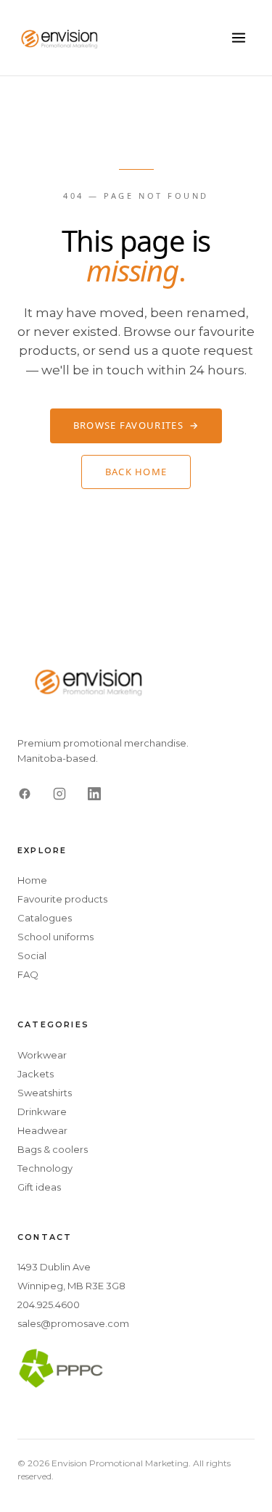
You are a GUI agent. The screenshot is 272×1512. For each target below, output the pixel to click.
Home (32, 880)
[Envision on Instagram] (59, 794)
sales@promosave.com (73, 1323)
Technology (45, 1168)
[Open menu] (239, 38)
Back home (136, 471)
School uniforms (55, 936)
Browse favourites (136, 425)
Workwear (42, 1055)
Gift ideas (39, 1187)
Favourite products (62, 899)
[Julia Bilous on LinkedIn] (94, 794)
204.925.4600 (48, 1304)
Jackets (35, 1074)
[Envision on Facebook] (25, 794)
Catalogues (44, 918)
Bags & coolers (52, 1149)
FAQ (27, 974)
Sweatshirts (44, 1092)
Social (31, 955)
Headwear (42, 1130)
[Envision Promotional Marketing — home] (60, 38)
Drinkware (42, 1111)
